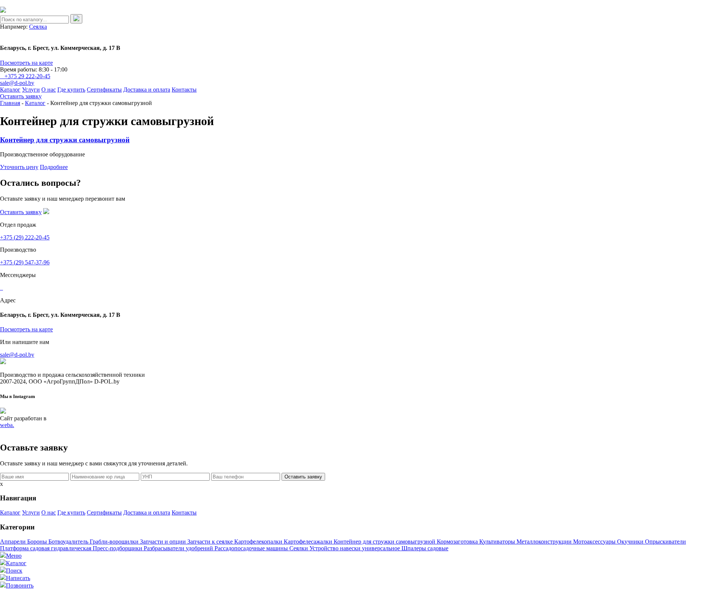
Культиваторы (498, 541)
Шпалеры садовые (424, 548)
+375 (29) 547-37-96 (25, 262)
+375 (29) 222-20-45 (25, 237)
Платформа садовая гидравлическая (46, 548)
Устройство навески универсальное (355, 548)
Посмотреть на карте (26, 63)
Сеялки (299, 548)
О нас (48, 89)
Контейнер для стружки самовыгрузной (65, 140)
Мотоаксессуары (595, 541)
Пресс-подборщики (118, 548)
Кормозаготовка (458, 541)
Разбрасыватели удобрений (179, 548)
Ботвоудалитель (69, 541)
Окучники (631, 541)
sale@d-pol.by (17, 83)
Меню (14, 556)
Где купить (71, 89)
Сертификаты (104, 89)
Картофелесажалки (309, 541)
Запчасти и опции (163, 541)
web (7, 425)
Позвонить (20, 585)
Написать (18, 578)
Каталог (10, 89)
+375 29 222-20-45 (27, 76)
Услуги (31, 89)
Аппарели (13, 541)
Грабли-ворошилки (115, 541)
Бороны (37, 541)
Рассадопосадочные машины (251, 548)
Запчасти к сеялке (210, 541)
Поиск (14, 570)
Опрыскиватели (665, 541)
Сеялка (38, 26)
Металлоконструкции (545, 541)
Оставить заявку (21, 96)
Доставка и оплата (146, 89)
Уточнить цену (19, 167)
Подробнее (54, 167)
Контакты (184, 89)
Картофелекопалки (259, 541)
